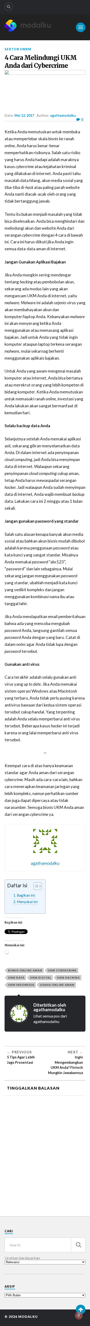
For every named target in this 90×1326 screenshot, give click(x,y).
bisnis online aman (25, 970)
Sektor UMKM (18, 49)
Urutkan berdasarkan (22, 1258)
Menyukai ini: (27, 902)
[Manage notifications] (79, 1315)
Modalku (28, 1317)
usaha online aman (57, 984)
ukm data (16, 977)
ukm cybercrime (62, 970)
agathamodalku (63, 115)
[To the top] (80, 1309)
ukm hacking (68, 977)
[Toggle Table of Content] (35, 886)
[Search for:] (45, 1245)
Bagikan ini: (26, 895)
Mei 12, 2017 (24, 115)
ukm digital (40, 977)
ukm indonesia (21, 984)
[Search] (9, 6)
